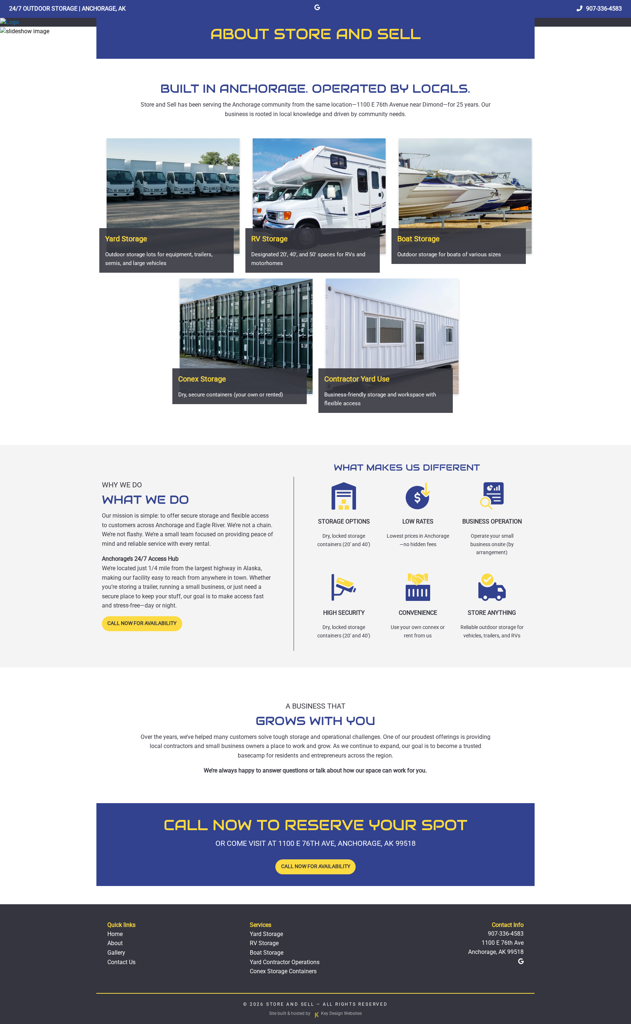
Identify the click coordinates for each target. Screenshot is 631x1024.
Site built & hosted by (315, 1013)
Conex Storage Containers (283, 971)
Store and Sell (290, 1004)
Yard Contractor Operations (285, 962)
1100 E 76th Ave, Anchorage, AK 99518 (347, 843)
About (115, 943)
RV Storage (264, 943)
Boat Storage (266, 952)
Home (115, 934)
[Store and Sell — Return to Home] (9, 22)
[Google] (317, 7)
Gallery (116, 952)
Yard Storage (266, 934)
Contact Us (121, 962)
